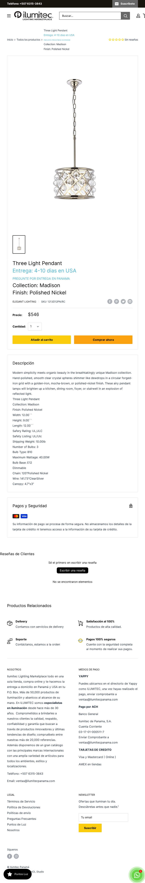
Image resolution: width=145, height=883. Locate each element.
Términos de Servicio (21, 801)
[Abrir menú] (9, 15)
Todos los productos (28, 39)
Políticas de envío (19, 813)
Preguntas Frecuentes (21, 819)
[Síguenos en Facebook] (9, 856)
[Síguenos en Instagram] (16, 856)
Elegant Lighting (24, 301)
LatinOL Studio (35, 871)
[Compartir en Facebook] (109, 301)
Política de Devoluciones (23, 807)
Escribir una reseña (72, 570)
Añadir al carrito (42, 339)
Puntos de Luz (16, 824)
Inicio (10, 39)
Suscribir (90, 828)
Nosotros (13, 830)
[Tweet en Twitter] (123, 301)
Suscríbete (128, 3)
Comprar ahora (103, 339)
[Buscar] (125, 16)
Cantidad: (19, 326)
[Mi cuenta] (138, 16)
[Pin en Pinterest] (116, 301)
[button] (116, 39)
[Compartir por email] (129, 301)
